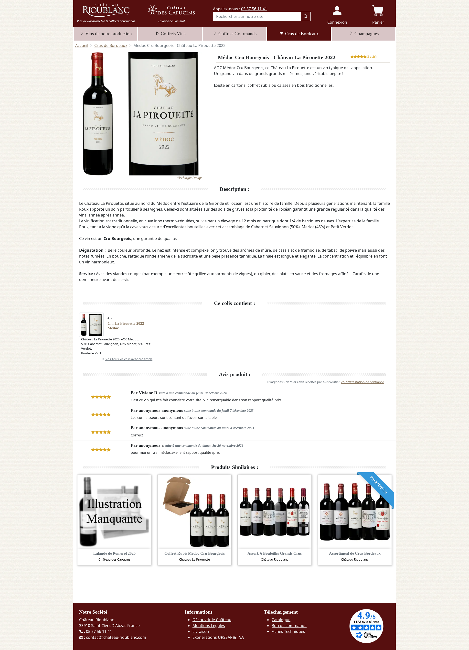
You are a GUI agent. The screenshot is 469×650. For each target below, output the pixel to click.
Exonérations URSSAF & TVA (218, 637)
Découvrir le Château (211, 619)
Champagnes (366, 33)
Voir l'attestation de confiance (362, 382)
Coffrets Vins (172, 33)
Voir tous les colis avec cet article (128, 359)
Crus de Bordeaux (301, 33)
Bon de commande (289, 625)
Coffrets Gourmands (236, 33)
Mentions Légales (208, 625)
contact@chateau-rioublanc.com (116, 637)
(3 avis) (371, 57)
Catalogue (281, 619)
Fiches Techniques (288, 631)
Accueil (81, 45)
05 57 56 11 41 (254, 8)
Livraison (200, 631)
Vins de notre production (108, 33)
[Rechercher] (305, 16)
